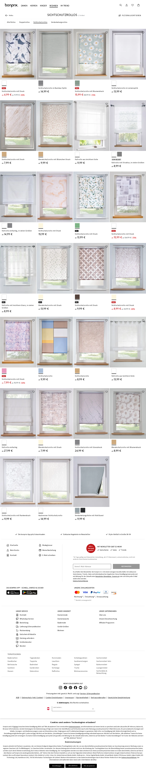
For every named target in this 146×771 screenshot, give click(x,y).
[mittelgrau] (119, 154)
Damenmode (62, 615)
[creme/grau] (40, 442)
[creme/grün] (77, 225)
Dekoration (34, 671)
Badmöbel (34, 664)
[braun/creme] (77, 296)
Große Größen (63, 626)
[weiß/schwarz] (4, 82)
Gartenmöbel (101, 658)
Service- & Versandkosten (90, 693)
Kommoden (56, 658)
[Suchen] (121, 5)
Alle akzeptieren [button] (89, 766)
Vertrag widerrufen (98, 697)
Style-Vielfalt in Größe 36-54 (120, 534)
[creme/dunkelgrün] (40, 296)
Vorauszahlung (102, 597)
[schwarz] (83, 510)
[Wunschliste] (132, 5)
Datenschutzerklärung (129, 757)
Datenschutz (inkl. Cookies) (32, 697)
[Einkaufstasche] (138, 5)
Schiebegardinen (80, 658)
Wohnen (60, 630)
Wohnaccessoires (81, 671)
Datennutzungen (74, 727)
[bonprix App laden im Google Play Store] (29, 592)
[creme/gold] (40, 225)
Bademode (61, 623)
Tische (76, 668)
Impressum (69, 697)
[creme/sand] (114, 296)
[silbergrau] (40, 82)
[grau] (9, 225)
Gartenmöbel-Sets (103, 661)
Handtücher (12, 661)
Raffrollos (56, 671)
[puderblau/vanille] (40, 370)
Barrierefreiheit (82, 697)
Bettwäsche (12, 664)
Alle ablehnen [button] (73, 766)
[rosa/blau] (4, 370)
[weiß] (114, 82)
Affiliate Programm (106, 622)
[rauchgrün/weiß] (77, 82)
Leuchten (55, 661)
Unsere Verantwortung (108, 619)
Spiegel (77, 664)
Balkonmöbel (101, 664)
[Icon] (33, 32)
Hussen (10, 671)
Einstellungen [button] (56, 766)
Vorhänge (55, 668)
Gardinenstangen (81, 661)
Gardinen (11, 668)
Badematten (12, 658)
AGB (17, 697)
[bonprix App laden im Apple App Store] (13, 592)
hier (34, 733)
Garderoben (34, 668)
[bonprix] (11, 5)
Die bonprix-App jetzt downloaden (31, 534)
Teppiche (33, 661)
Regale (54, 664)
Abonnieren (126, 566)
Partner (15, 727)
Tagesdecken (35, 658)
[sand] (4, 154)
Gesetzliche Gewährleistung (119, 697)
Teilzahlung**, (90, 597)
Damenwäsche (63, 619)
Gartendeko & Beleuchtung (101, 672)
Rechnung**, (79, 597)
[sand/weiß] (40, 154)
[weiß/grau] (114, 225)
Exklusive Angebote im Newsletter (76, 534)
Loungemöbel (101, 668)
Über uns (102, 615)
